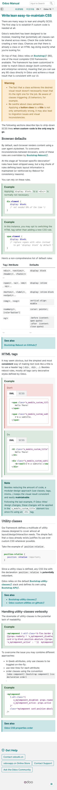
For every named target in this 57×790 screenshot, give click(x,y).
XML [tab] (11, 393)
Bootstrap (39, 55)
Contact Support (43, 763)
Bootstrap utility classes (21, 599)
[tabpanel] (29, 411)
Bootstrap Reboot (36, 155)
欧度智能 (19, 9)
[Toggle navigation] (2, 9)
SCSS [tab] (21, 393)
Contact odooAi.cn (13, 756)
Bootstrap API (9, 587)
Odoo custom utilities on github (25, 602)
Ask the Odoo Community (17, 769)
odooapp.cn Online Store (16, 763)
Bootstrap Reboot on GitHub (19, 345)
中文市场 (30, 9)
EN (38, 9)
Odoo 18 (48, 9)
